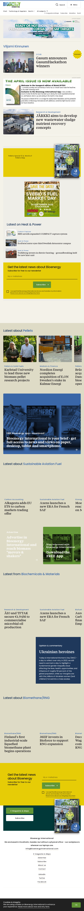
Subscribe (63, 13)
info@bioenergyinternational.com (42, 848)
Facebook (42, 882)
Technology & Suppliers (18, 11)
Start (5, 11)
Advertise (72, 13)
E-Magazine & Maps (19, 811)
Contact (42, 869)
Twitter (42, 878)
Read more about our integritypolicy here (25, 293)
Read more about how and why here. (34, 907)
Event (79, 13)
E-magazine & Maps (52, 13)
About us (42, 865)
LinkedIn (42, 874)
